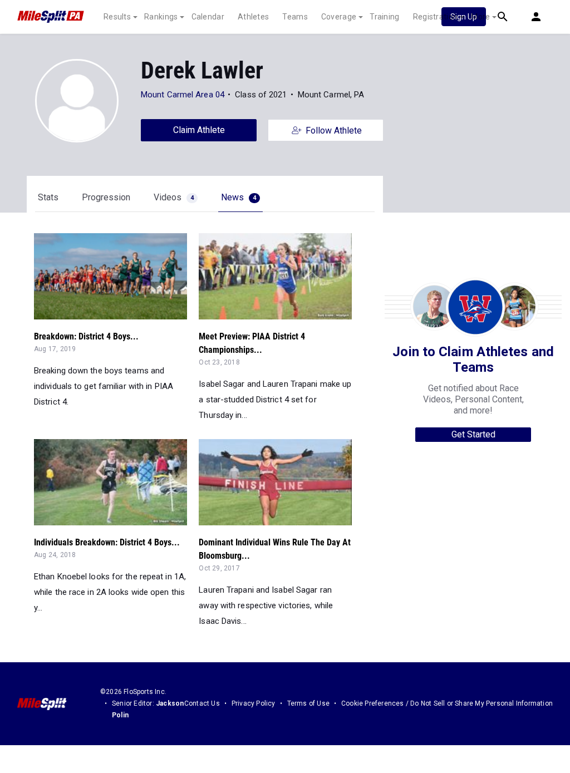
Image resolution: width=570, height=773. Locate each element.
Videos (174, 197)
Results (117, 16)
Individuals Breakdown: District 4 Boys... (107, 542)
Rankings (161, 16)
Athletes (253, 16)
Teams (295, 16)
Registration (435, 16)
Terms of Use (308, 703)
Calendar (207, 16)
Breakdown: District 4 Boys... (86, 336)
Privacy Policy (254, 703)
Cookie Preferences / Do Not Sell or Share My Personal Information (447, 703)
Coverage (338, 16)
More (480, 16)
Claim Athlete (199, 130)
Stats (48, 197)
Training (384, 16)
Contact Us (202, 703)
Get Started (473, 434)
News (238, 197)
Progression (106, 197)
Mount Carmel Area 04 (182, 95)
